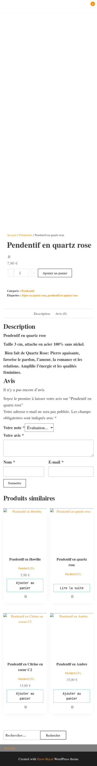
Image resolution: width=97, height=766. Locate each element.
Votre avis (13, 435)
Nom (9, 462)
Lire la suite (71, 588)
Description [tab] (42, 313)
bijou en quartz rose (34, 295)
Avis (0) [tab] (61, 313)
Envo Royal (45, 759)
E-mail (56, 462)
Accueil (11, 235)
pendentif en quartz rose (63, 295)
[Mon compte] (86, 6)
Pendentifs (25, 235)
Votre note (14, 427)
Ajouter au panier (55, 273)
